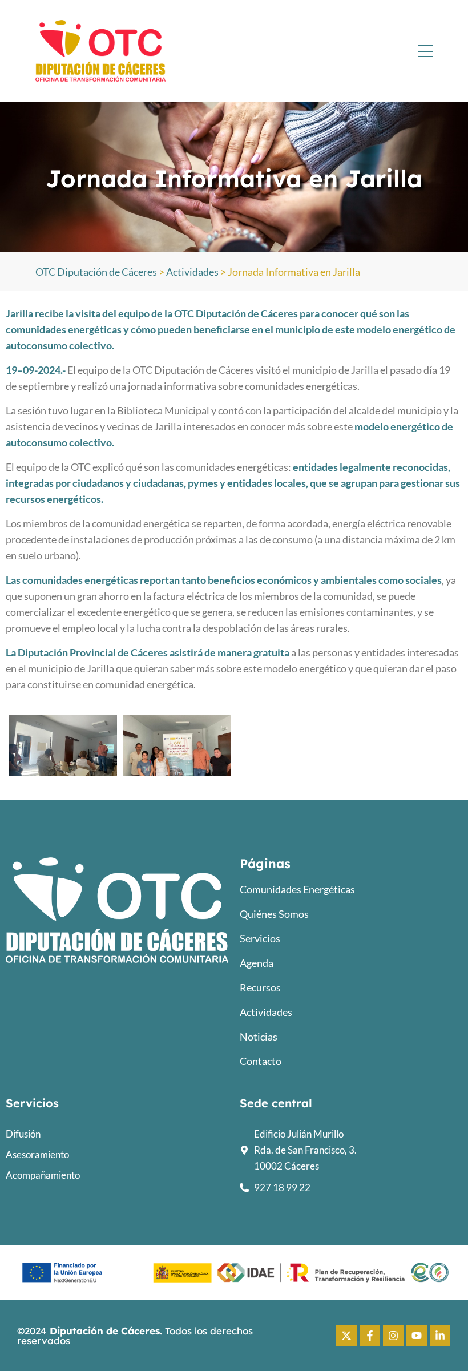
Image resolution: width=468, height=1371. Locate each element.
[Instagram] (393, 1335)
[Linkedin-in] (440, 1335)
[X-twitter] (346, 1335)
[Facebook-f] (370, 1335)
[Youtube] (416, 1335)
